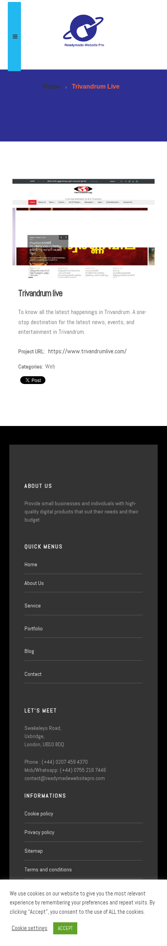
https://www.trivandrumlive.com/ (87, 351)
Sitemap (33, 850)
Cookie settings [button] (29, 928)
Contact (33, 673)
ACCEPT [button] (65, 928)
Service (32, 605)
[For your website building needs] (83, 34)
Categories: (30, 366)
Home (30, 564)
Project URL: (31, 351)
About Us (34, 582)
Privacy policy (39, 832)
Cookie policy (38, 813)
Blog (29, 651)
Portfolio (33, 628)
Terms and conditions (48, 869)
